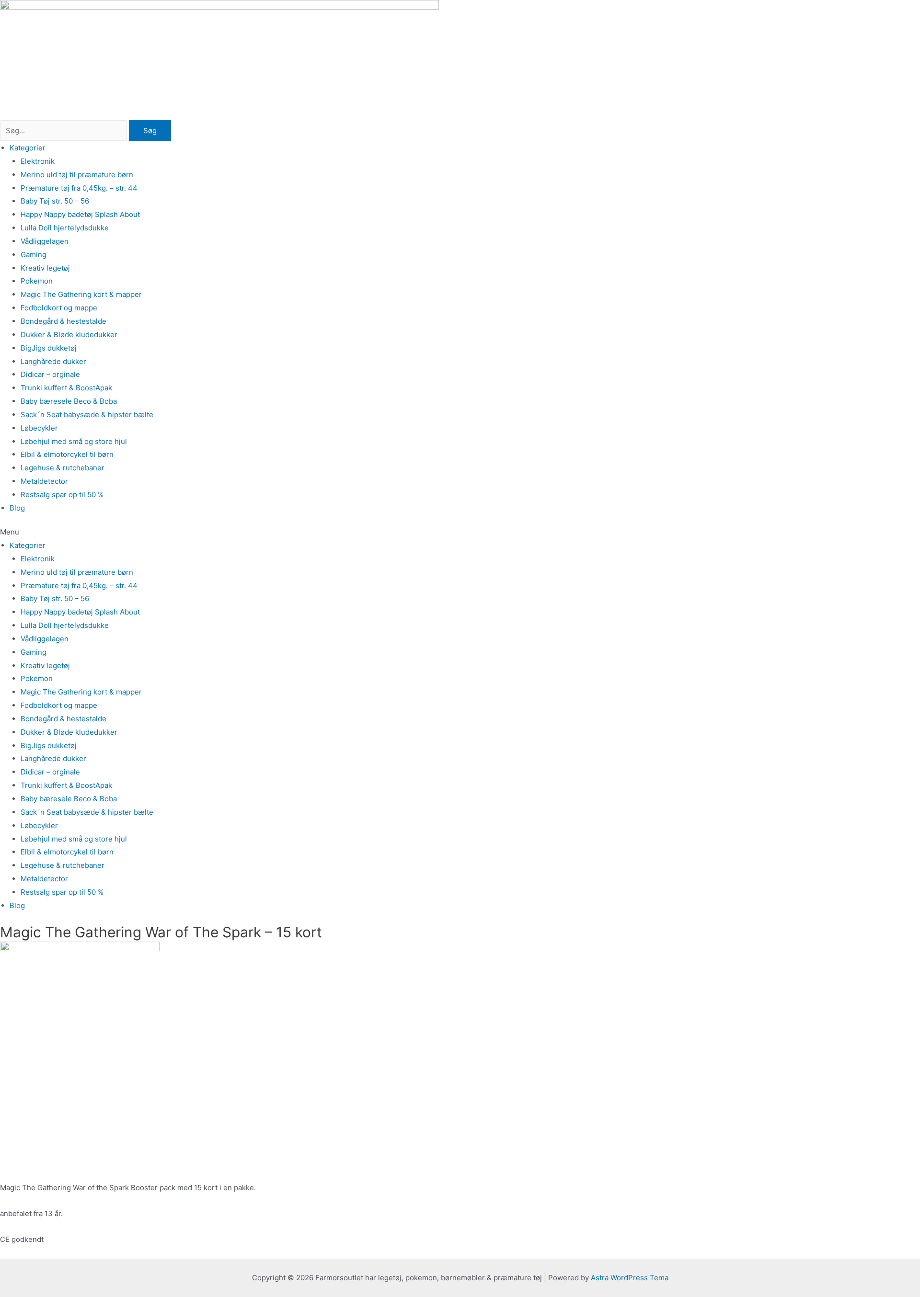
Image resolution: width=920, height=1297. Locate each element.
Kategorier (28, 147)
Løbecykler (39, 427)
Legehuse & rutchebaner (62, 467)
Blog (17, 507)
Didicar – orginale (50, 374)
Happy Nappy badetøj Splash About (80, 214)
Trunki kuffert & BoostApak (66, 387)
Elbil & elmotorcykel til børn (67, 454)
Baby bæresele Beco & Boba (69, 401)
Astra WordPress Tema (629, 1277)
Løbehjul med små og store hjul (74, 441)
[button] (460, 532)
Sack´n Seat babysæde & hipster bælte (87, 414)
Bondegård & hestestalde (63, 321)
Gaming (33, 254)
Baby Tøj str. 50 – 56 (55, 200)
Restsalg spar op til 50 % (62, 494)
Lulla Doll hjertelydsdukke (65, 227)
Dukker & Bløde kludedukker (69, 334)
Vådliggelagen (45, 241)
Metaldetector (44, 481)
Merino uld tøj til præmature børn (77, 174)
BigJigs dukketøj (49, 348)
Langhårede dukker (53, 361)
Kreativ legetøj (45, 268)
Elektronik (38, 161)
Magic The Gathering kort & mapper (81, 294)
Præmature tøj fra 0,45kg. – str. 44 (79, 188)
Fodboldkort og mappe (59, 307)
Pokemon (37, 280)
